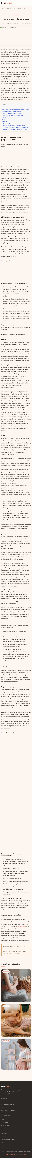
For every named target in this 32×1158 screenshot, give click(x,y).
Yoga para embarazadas (14, 531)
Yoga (3, 119)
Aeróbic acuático (7, 123)
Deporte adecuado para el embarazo (12, 113)
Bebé (2, 1119)
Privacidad (15, 1154)
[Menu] (29, 3)
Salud (2, 1128)
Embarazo (9, 8)
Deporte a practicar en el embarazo (12, 115)
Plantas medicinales (6, 1137)
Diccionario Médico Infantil (8, 1139)
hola (6, 2)
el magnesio (22, 926)
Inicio (3, 8)
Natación (4, 121)
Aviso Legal (9, 1154)
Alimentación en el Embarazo (9, 1110)
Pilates (4, 117)
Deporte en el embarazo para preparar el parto (15, 109)
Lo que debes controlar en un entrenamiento (15, 127)
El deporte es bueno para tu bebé (11, 111)
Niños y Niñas (4, 1122)
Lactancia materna (6, 1125)
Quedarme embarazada (7, 1104)
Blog (2, 1142)
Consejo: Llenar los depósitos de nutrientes (14, 129)
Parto (2, 1107)
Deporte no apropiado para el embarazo (13, 125)
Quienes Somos (22, 1154)
